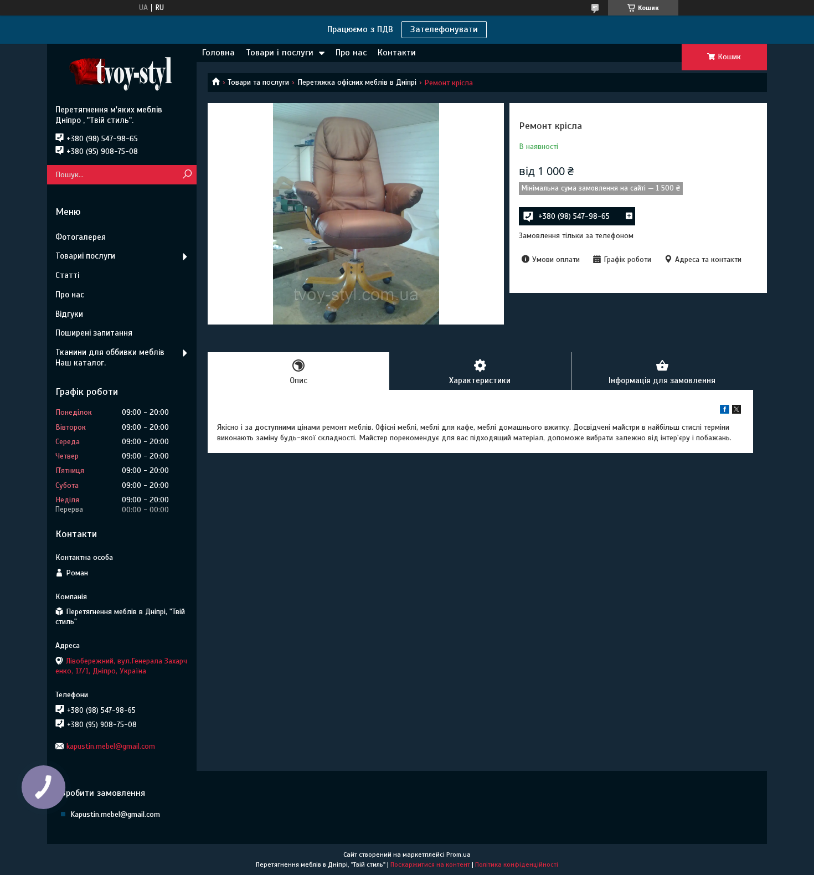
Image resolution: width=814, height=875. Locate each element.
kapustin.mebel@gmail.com (110, 746)
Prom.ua (458, 854)
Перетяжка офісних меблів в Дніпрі (356, 82)
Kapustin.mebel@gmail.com (115, 814)
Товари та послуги (258, 82)
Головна (218, 52)
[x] (736, 411)
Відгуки (69, 314)
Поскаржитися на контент (430, 864)
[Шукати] (187, 174)
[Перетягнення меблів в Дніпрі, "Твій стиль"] (121, 74)
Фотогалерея (80, 237)
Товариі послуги (85, 256)
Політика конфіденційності (516, 864)
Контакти (397, 52)
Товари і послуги (279, 52)
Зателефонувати (444, 29)
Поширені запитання (93, 333)
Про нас (351, 52)
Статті (67, 275)
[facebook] (724, 411)
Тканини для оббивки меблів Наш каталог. (109, 357)
